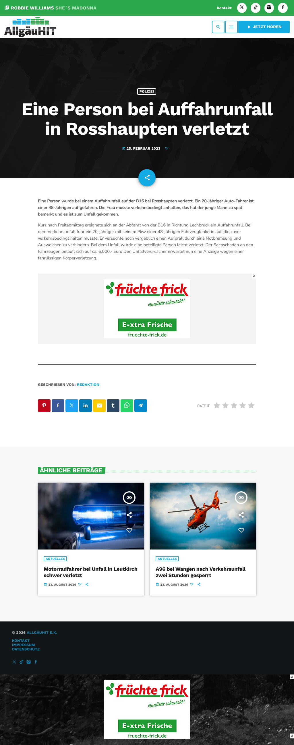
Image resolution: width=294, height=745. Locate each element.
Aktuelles (55, 559)
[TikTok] (255, 8)
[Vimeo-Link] (30, 27)
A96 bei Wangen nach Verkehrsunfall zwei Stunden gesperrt (200, 572)
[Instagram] (269, 8)
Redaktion (88, 385)
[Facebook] (283, 8)
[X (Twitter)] (242, 8)
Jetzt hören (264, 27)
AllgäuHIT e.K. (42, 633)
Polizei (147, 91)
